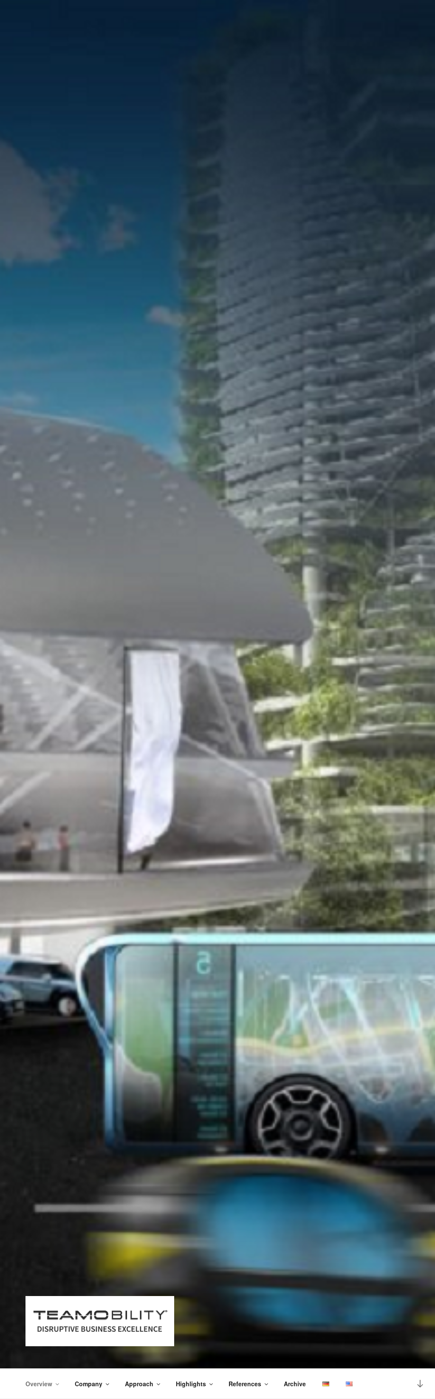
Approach (139, 1383)
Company (88, 1383)
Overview (38, 1383)
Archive (295, 1383)
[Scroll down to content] (420, 1383)
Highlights (191, 1383)
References (245, 1383)
